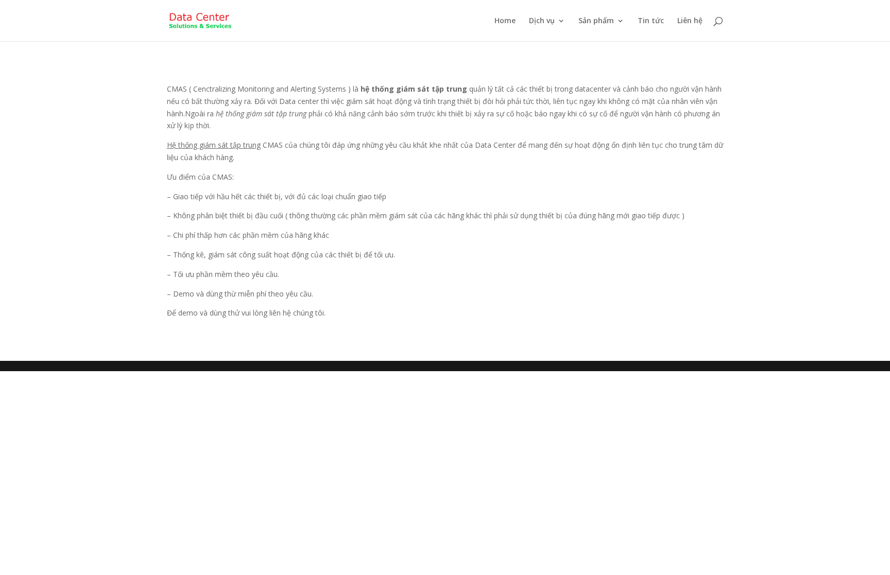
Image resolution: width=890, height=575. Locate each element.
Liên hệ (690, 21)
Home (505, 21)
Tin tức (651, 21)
